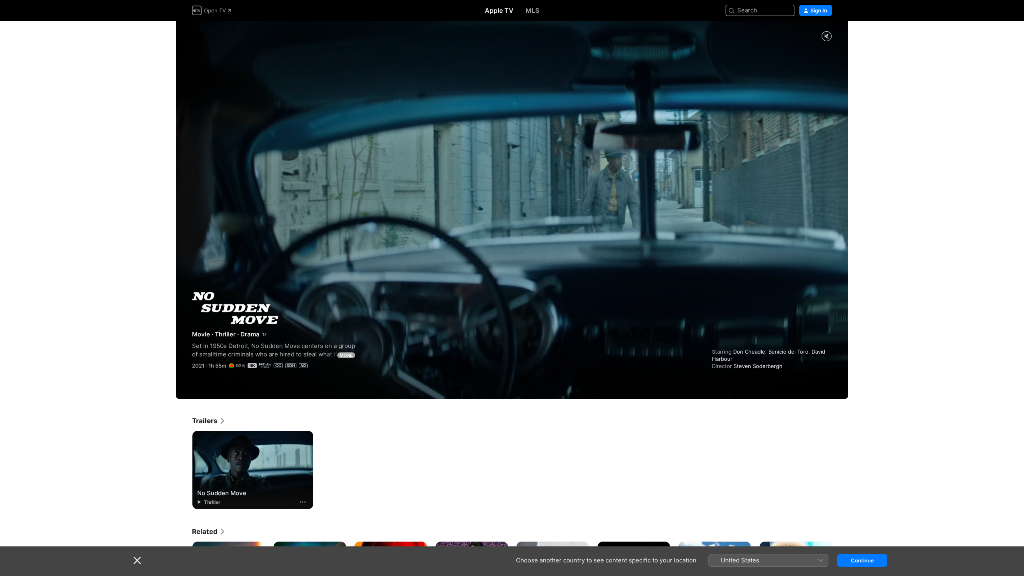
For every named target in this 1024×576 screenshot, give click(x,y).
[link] (209, 420)
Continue (862, 560)
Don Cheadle (749, 351)
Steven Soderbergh (758, 366)
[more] (302, 502)
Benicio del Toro (788, 351)
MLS (532, 10)
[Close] (137, 560)
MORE (346, 355)
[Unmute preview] (826, 36)
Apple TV (499, 10)
